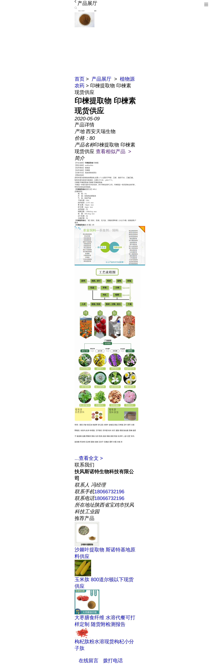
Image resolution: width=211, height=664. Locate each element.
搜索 (95, 10)
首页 (79, 79)
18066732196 (109, 491)
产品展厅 (101, 79)
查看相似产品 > (113, 151)
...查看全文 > (89, 458)
